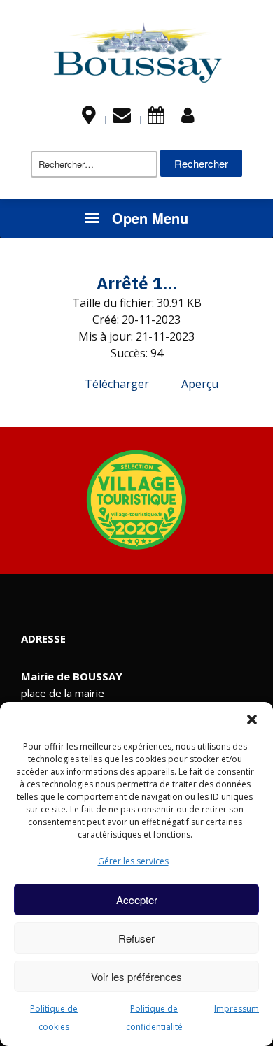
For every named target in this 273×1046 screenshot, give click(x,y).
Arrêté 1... (137, 283)
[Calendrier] (156, 118)
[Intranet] (188, 118)
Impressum (236, 1009)
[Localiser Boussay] (89, 118)
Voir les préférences (136, 976)
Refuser (136, 938)
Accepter (137, 899)
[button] (252, 719)
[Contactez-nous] (122, 118)
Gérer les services (133, 861)
